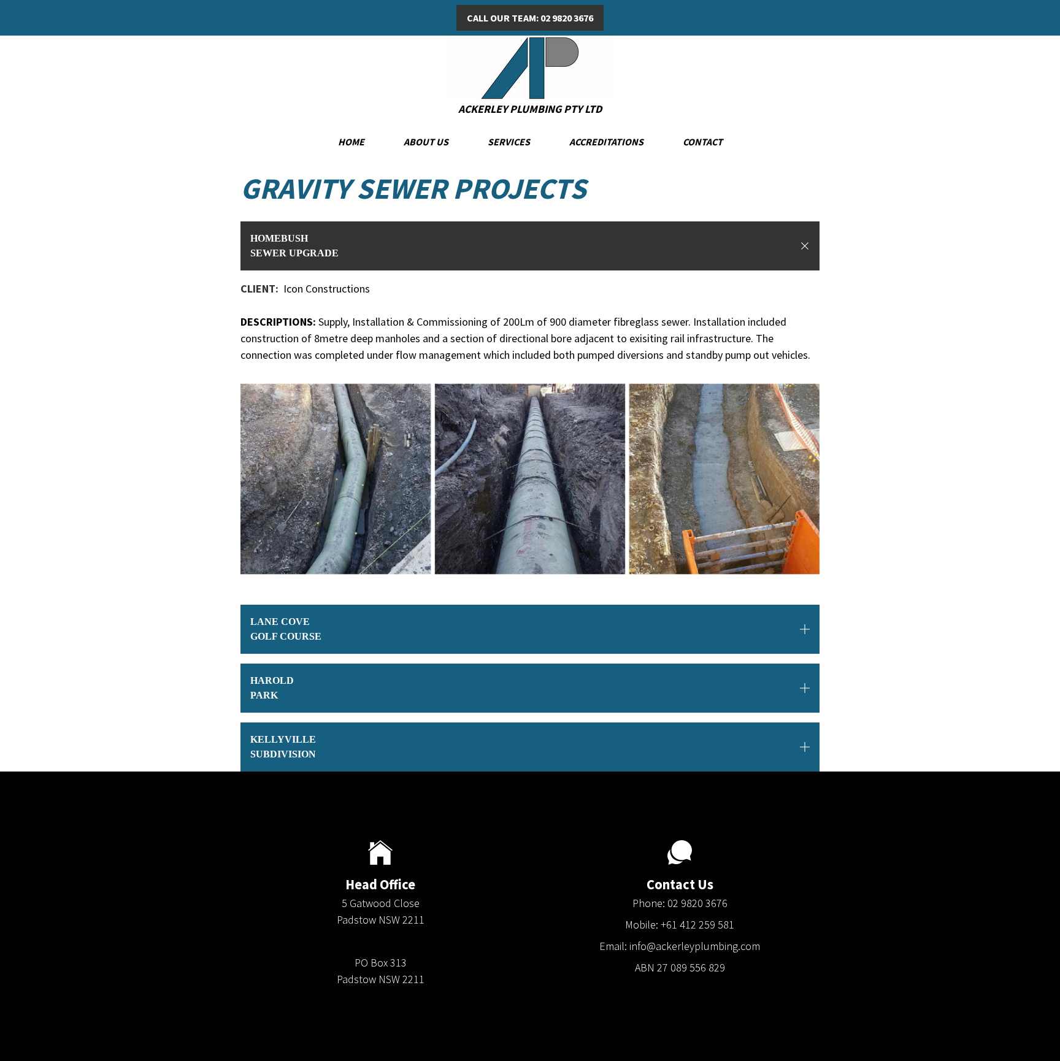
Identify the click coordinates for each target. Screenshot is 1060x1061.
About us (426, 142)
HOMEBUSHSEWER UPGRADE (294, 245)
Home (351, 142)
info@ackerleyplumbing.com (694, 946)
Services (509, 142)
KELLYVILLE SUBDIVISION (283, 746)
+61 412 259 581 (697, 924)
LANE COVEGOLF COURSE (285, 629)
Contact (703, 142)
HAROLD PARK (272, 687)
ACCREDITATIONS (606, 142)
